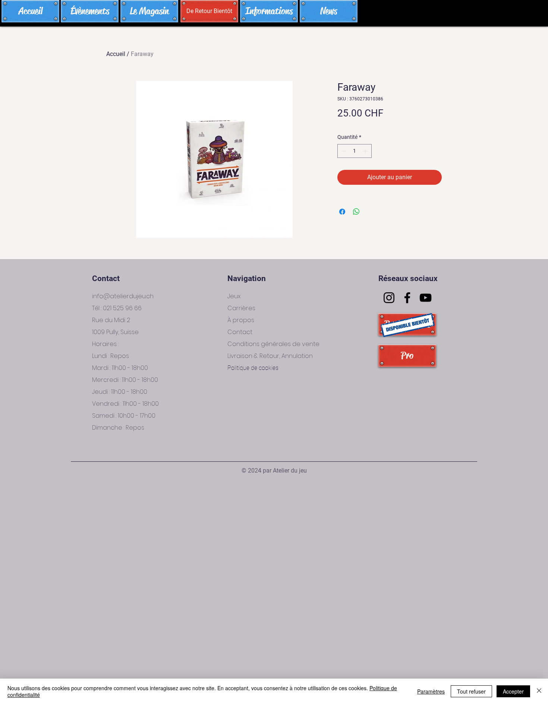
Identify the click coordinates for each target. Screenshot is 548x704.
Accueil (115, 53)
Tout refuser (471, 691)
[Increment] (366, 151)
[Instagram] (389, 297)
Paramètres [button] (431, 691)
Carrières (241, 308)
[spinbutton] (354, 151)
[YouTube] (425, 297)
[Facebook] (407, 297)
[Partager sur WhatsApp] (356, 211)
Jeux (233, 296)
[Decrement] (343, 151)
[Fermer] (539, 691)
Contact (239, 332)
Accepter (513, 691)
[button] (209, 11)
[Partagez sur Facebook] (342, 211)
